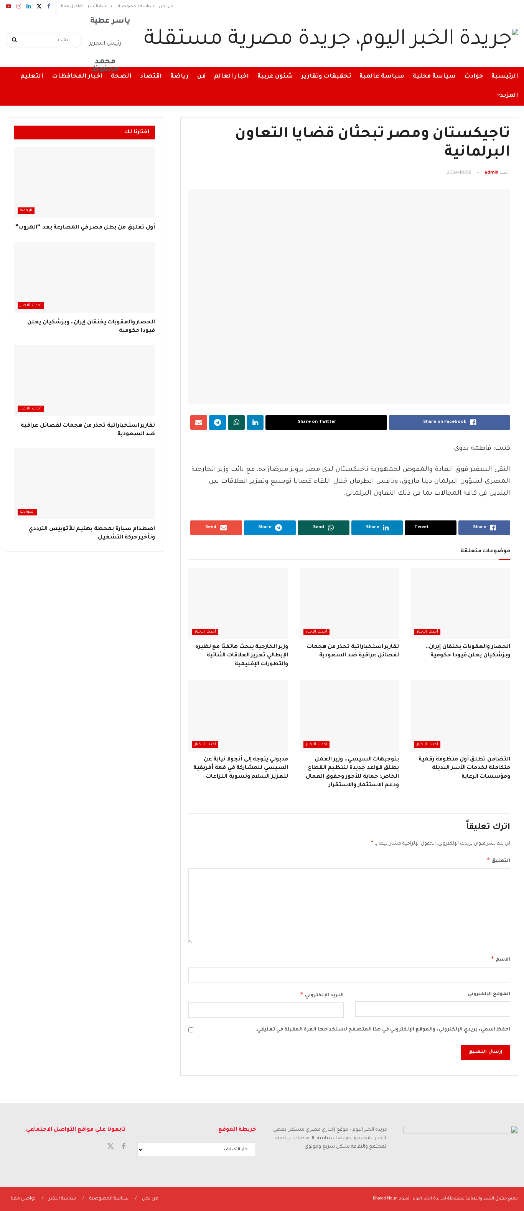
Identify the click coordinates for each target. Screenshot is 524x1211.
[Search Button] (15, 40)
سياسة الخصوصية (136, 6)
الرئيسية (504, 76)
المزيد (509, 96)
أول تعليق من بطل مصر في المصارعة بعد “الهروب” (85, 228)
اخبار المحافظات (77, 76)
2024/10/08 (459, 173)
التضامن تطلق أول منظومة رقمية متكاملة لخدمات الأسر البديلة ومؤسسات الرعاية (464, 768)
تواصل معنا (72, 6)
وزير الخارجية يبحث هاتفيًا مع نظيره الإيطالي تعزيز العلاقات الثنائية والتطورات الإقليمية (241, 656)
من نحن (166, 6)
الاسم (500, 959)
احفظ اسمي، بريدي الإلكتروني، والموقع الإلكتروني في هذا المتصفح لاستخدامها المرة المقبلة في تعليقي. (382, 1029)
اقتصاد (151, 76)
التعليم (31, 76)
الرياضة (26, 211)
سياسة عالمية (381, 76)
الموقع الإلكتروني (489, 994)
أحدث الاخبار (427, 632)
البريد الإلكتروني (321, 994)
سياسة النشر (100, 6)
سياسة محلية (434, 76)
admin (491, 173)
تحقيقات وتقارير (326, 76)
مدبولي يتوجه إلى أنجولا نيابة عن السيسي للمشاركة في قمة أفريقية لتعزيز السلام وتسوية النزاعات (240, 768)
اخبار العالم (231, 76)
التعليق (498, 860)
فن (201, 76)
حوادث (473, 76)
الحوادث (27, 512)
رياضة (179, 76)
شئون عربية (275, 76)
